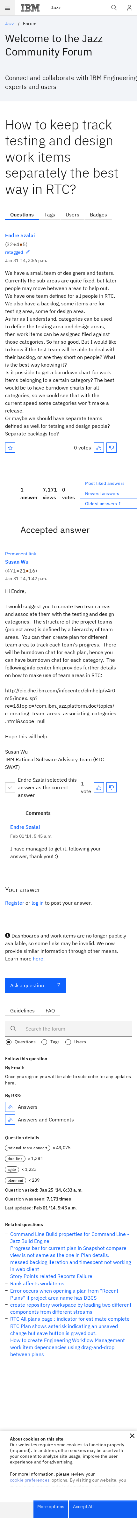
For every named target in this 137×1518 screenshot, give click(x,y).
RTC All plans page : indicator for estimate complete (70, 1319)
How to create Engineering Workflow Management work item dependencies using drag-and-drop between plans (67, 1347)
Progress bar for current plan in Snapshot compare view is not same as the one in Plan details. (68, 1251)
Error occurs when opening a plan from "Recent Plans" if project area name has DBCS (64, 1294)
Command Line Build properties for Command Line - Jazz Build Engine (69, 1237)
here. (39, 958)
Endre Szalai (20, 235)
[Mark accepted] (10, 787)
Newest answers (102, 493)
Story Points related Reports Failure (51, 1276)
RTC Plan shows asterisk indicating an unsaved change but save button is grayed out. (64, 1329)
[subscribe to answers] (10, 1107)
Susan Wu (16, 561)
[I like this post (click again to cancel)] (99, 447)
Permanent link (20, 554)
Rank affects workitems (37, 1283)
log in (38, 903)
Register (14, 903)
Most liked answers (105, 483)
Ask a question (27, 985)
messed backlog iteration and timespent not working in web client (70, 1265)
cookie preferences (30, 1480)
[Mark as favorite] (10, 447)
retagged (14, 252)
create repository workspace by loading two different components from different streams (71, 1308)
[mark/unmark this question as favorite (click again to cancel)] (10, 447)
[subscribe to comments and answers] (10, 1119)
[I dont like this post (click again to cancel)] (111, 447)
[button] (132, 1436)
